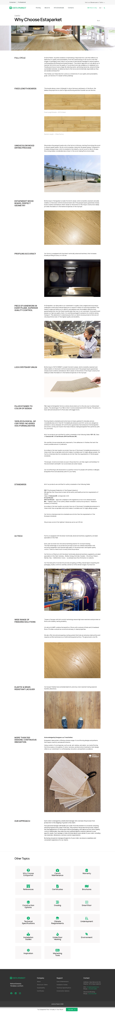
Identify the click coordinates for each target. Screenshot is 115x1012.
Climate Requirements (57, 922)
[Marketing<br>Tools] (57, 950)
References (28, 889)
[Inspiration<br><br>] (28, 950)
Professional (22, 2)
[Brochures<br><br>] (86, 886)
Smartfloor (87, 905)
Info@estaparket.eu (93, 987)
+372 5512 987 (92, 994)
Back (98, 20)
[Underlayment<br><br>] (86, 918)
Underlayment (86, 921)
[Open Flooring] (41, 8)
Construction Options (28, 906)
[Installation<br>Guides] (28, 934)
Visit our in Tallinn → (95, 2)
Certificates (57, 889)
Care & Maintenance (57, 874)
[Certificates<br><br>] (57, 886)
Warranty (87, 873)
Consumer (12, 2)
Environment (86, 937)
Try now (70, 1009)
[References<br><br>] (28, 886)
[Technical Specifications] (28, 918)
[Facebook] (11, 993)
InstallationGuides (28, 938)
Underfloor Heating (57, 938)
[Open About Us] (50, 8)
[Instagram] (20, 993)
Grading (57, 905)
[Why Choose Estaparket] (28, 870)
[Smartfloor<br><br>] (86, 902)
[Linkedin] (16, 993)
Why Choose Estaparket (28, 874)
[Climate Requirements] (57, 918)
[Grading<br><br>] (57, 902)
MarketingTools (57, 954)
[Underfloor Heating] (57, 934)
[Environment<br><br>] (86, 934)
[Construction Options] (28, 902)
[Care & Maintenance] (57, 870)
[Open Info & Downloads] (64, 8)
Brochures (86, 889)
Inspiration (28, 953)
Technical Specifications (28, 922)
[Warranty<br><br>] (86, 870)
